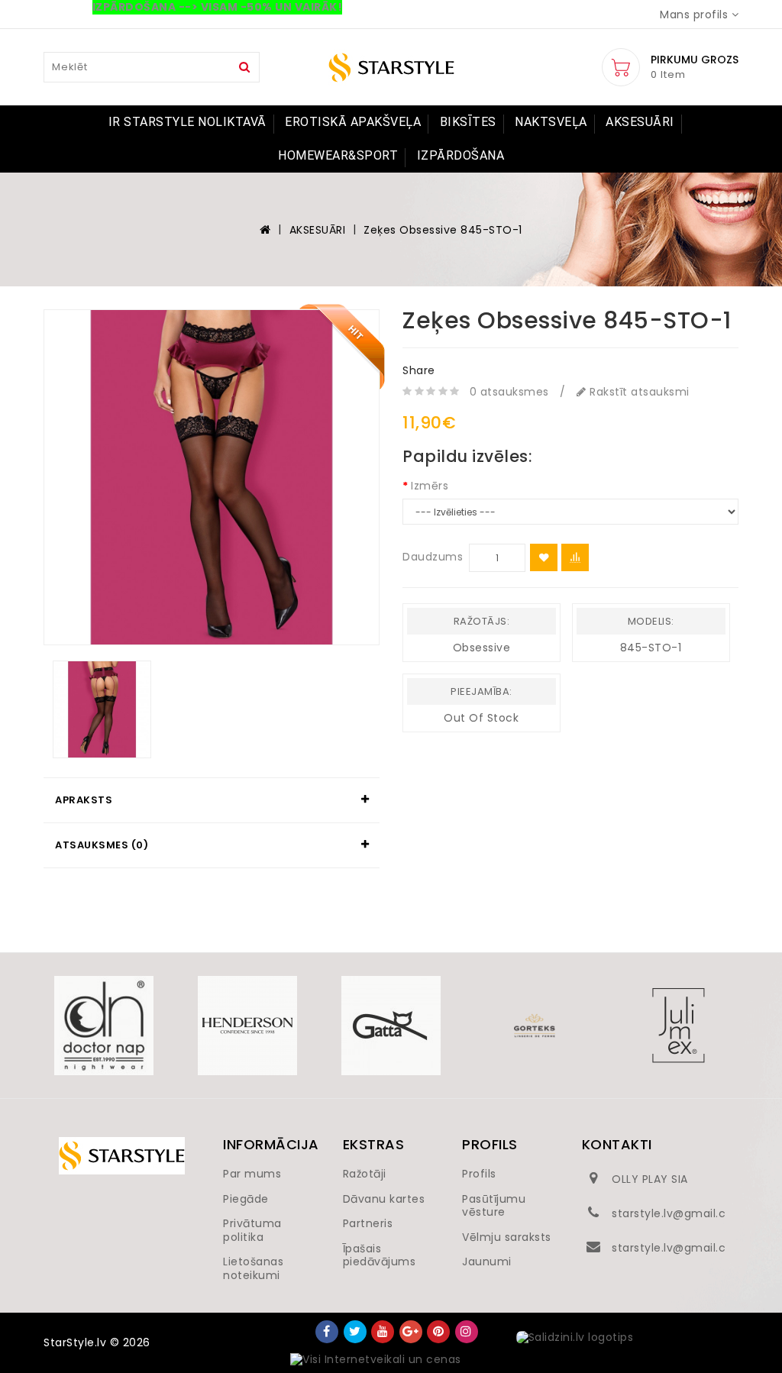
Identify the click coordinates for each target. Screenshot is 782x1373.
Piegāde (246, 1199)
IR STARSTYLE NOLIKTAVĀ (187, 122)
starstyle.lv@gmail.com (678, 1213)
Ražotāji (364, 1173)
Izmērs (429, 486)
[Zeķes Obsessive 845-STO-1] (212, 477)
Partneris (368, 1223)
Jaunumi (487, 1261)
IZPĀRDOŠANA (461, 155)
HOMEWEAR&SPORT (338, 155)
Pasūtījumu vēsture (493, 1205)
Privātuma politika (252, 1230)
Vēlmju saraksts (506, 1237)
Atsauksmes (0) (101, 845)
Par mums (252, 1173)
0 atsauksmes (509, 391)
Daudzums (432, 557)
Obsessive (482, 647)
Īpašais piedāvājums (379, 1255)
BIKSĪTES (468, 122)
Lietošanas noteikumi (253, 1268)
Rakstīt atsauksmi (638, 391)
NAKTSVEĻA (551, 122)
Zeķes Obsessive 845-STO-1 (443, 229)
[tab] (212, 800)
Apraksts (83, 800)
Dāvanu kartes (384, 1199)
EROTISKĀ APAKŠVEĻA (353, 122)
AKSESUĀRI (640, 122)
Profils (479, 1173)
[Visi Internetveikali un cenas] (375, 1360)
